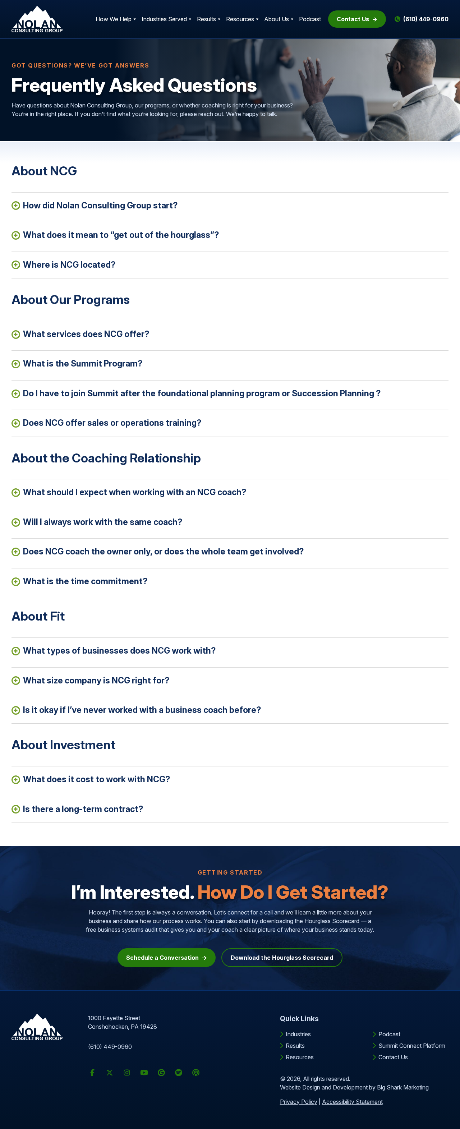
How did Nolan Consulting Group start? (100, 206)
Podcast (310, 19)
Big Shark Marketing (403, 1087)
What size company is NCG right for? (96, 681)
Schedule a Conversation (162, 957)
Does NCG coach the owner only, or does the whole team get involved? (163, 552)
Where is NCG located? (69, 265)
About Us (276, 19)
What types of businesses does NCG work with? (119, 651)
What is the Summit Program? (82, 364)
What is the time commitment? (85, 581)
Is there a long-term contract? (83, 809)
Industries (298, 1034)
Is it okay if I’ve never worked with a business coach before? (142, 710)
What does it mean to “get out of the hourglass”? (121, 235)
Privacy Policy (298, 1101)
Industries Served (164, 19)
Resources (240, 19)
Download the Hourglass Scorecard (282, 957)
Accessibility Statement (352, 1101)
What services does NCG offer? (86, 334)
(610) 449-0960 (110, 1046)
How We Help (114, 19)
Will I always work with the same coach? (102, 522)
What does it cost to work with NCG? (96, 779)
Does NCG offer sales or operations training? (112, 423)
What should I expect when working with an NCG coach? (134, 492)
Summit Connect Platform (411, 1045)
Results (206, 19)
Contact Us (353, 19)
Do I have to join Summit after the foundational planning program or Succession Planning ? (202, 393)
